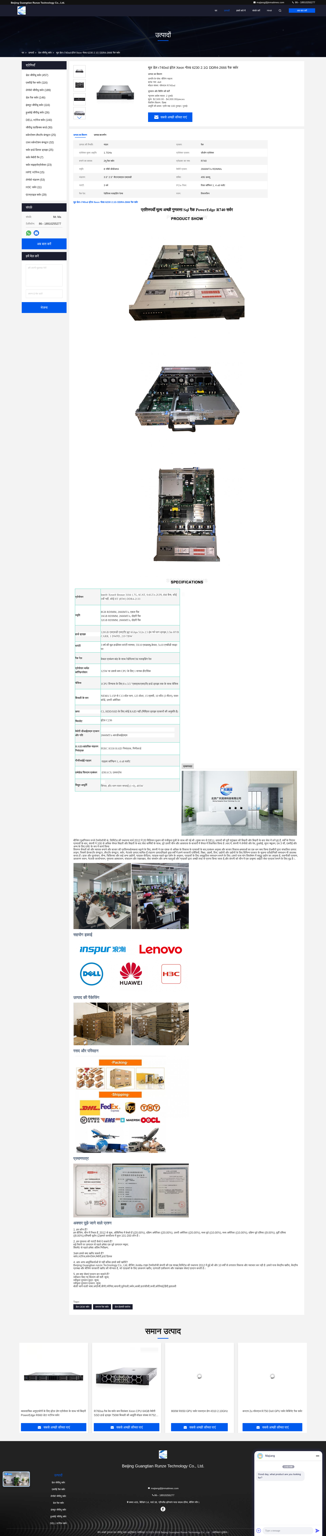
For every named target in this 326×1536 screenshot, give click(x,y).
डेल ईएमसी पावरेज (122, 1306)
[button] (79, 117)
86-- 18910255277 (304, 2)
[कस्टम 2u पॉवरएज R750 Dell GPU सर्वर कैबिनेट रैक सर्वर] (129, 1376)
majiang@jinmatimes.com (271, 2)
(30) (39, 127)
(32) (40, 142)
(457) (37, 75)
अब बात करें (302, 10)
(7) (34, 157)
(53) (35, 179)
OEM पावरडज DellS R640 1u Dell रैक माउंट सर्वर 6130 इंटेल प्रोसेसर (272, 1413)
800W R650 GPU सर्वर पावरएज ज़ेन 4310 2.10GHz (56, 1411)
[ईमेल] (36, 233)
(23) (39, 164)
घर (216, 10)
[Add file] (258, 1530)
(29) (36, 194)
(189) (38, 90)
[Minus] (317, 1456)
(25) (41, 134)
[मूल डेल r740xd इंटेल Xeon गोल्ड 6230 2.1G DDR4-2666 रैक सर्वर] (115, 93)
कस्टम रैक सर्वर (102, 1306)
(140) (39, 120)
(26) (37, 112)
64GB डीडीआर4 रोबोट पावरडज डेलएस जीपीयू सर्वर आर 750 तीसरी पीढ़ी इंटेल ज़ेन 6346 (199, 1413)
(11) (34, 187)
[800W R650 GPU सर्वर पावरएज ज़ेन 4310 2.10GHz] (56, 1376)
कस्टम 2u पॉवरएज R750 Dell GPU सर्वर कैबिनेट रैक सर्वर (129, 1411)
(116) (37, 82)
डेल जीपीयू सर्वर (45, 52)
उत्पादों (227, 10)
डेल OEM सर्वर (82, 1306)
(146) (35, 97)
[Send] (317, 1530)
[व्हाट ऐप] (28, 233)
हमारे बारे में (241, 10)
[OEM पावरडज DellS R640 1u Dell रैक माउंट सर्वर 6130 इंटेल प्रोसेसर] (274, 1376)
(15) (35, 172)
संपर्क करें (256, 10)
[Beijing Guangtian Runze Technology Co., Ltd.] (21, 10)
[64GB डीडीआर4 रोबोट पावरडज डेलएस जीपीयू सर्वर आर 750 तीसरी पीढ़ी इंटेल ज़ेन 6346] (201, 1376)
